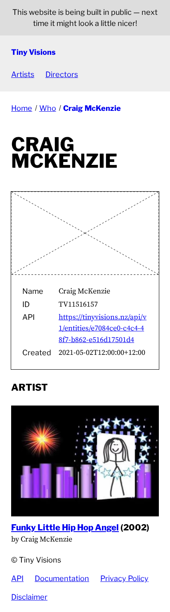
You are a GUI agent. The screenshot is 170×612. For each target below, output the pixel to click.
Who (47, 108)
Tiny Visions (33, 52)
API (17, 578)
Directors (61, 74)
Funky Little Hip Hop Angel (65, 527)
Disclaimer (29, 597)
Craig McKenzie (92, 108)
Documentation (62, 578)
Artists (22, 74)
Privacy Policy (124, 578)
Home (21, 108)
